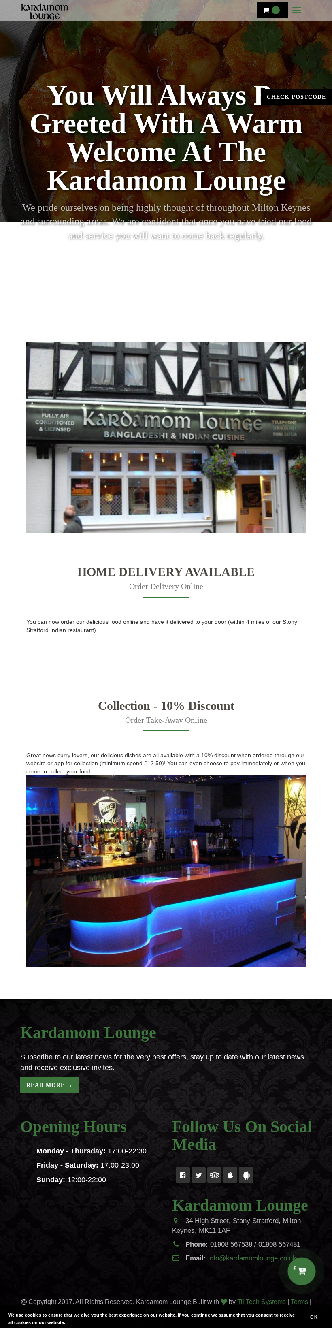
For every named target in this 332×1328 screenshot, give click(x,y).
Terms (299, 1301)
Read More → (49, 1085)
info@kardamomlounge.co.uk (252, 1258)
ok (314, 1317)
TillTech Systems (261, 1301)
